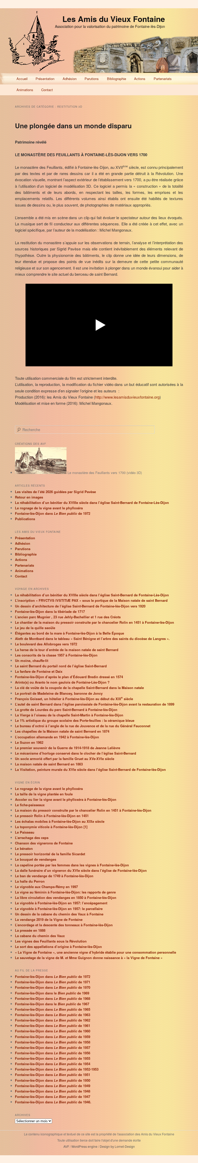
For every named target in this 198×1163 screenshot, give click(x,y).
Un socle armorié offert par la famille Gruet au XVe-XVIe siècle (64, 758)
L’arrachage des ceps (31, 837)
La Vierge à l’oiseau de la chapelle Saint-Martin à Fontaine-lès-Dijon (69, 715)
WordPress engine (84, 1146)
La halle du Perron (30, 881)
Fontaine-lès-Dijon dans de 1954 (52, 1063)
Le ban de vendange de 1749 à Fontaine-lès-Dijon (54, 875)
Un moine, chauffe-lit (31, 660)
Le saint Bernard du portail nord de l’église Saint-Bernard (61, 665)
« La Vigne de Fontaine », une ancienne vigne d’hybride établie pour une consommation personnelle (95, 952)
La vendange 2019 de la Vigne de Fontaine (48, 919)
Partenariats (163, 78)
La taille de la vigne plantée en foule (44, 794)
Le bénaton (24, 848)
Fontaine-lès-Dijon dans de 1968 (52, 998)
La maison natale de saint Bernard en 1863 (49, 764)
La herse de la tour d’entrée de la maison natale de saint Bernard (66, 649)
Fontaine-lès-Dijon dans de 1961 (52, 1025)
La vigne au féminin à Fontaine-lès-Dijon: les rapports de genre (65, 892)
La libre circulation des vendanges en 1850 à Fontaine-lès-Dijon (65, 897)
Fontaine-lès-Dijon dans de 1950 (52, 1080)
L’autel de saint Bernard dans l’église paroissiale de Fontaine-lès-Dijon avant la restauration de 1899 (94, 704)
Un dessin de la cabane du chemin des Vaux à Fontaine (59, 914)
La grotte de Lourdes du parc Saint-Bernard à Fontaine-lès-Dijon (66, 709)
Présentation (45, 78)
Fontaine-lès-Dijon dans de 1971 (52, 981)
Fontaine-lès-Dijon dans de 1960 (52, 1030)
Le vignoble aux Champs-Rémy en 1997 (46, 886)
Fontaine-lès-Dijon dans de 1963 (52, 1014)
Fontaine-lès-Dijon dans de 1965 (52, 1009)
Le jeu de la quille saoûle (35, 627)
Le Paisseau (24, 832)
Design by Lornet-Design (117, 1146)
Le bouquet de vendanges (35, 859)
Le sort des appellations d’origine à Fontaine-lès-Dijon (58, 946)
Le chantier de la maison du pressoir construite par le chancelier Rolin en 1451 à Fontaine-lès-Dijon (94, 622)
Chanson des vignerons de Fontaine (44, 843)
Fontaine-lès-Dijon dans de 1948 (52, 1091)
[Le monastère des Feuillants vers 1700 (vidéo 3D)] (41, 472)
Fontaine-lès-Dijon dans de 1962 (52, 1020)
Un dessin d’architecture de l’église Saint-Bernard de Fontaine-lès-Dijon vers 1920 (80, 606)
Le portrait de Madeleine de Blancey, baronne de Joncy (59, 693)
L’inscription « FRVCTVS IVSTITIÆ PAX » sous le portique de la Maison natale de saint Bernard (91, 600)
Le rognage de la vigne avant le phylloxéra (49, 507)
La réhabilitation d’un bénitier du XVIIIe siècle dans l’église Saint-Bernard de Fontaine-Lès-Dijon (92, 502)
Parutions (92, 78)
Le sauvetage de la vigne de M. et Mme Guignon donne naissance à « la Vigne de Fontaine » (88, 957)
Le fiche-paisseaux (30, 804)
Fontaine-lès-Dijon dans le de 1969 (52, 993)
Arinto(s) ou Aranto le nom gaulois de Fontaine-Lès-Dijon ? (62, 682)
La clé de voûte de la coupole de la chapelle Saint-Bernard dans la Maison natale (79, 687)
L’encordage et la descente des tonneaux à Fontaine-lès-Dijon (64, 924)
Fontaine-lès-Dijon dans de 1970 (52, 987)
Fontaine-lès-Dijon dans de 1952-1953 (56, 1069)
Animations (24, 89)
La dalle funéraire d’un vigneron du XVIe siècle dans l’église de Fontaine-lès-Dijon (81, 870)
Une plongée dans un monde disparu (73, 125)
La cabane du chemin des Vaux (40, 935)
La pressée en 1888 (30, 930)
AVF (66, 1146)
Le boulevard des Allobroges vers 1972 (46, 644)
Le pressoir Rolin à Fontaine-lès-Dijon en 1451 (52, 815)
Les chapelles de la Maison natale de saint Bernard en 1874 (62, 731)
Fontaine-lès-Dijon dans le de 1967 (52, 1003)
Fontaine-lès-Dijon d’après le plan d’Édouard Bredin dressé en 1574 (69, 676)
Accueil (22, 78)
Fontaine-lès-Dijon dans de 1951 (52, 1074)
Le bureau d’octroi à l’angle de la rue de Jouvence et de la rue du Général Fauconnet (82, 725)
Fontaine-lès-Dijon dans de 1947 (52, 1096)
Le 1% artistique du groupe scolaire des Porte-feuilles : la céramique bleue (74, 720)
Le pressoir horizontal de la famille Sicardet (50, 853)
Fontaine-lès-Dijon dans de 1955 (52, 1058)
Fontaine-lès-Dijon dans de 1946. (53, 1101)
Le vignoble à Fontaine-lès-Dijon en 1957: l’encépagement (61, 902)
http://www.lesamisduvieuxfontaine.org (127, 397)
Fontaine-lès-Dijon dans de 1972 (52, 513)
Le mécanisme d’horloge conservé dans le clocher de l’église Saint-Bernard (75, 753)
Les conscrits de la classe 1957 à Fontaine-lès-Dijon (56, 655)
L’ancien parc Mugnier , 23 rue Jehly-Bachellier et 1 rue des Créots (68, 616)
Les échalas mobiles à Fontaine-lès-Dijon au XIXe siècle (59, 821)
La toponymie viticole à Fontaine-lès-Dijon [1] (51, 826)
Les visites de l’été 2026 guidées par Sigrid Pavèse (55, 491)
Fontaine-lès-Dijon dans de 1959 (52, 1036)
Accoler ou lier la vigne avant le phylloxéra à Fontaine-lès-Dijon (65, 799)
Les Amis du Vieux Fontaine (113, 18)
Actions (139, 78)
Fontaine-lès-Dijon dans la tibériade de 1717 (50, 611)
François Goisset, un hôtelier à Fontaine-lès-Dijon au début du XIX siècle (74, 698)
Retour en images (29, 497)
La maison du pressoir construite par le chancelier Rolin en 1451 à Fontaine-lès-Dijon (83, 810)
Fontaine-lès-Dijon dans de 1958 (52, 1042)
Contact (47, 89)
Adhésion (70, 78)
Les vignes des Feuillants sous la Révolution (51, 941)
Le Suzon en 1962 (29, 742)
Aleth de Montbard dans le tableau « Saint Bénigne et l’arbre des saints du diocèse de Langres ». (92, 638)
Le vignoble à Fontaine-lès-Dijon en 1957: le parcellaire (59, 908)
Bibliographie (116, 78)
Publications (25, 518)
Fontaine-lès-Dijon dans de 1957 (52, 1047)
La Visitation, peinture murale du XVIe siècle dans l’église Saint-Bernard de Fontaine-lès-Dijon (90, 769)
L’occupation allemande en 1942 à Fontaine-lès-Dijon (57, 736)
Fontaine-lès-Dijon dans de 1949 (52, 1085)
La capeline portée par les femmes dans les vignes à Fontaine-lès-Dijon (72, 865)
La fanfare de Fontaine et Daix (38, 671)
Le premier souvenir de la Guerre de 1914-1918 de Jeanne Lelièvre (67, 747)
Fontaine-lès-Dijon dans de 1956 (52, 1052)
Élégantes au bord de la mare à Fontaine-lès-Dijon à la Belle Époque (69, 633)
